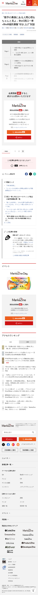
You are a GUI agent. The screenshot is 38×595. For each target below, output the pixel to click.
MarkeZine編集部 (28, 28)
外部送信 (10, 581)
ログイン (20, 137)
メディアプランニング (27, 487)
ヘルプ (10, 559)
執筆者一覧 (23, 506)
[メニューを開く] (3, 3)
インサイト (5, 487)
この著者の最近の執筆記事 (21, 255)
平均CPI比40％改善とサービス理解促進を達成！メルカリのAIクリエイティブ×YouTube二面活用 (20, 360)
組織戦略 (22, 34)
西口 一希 (4, 28)
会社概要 (10, 572)
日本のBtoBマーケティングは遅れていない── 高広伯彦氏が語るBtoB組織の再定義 (20, 353)
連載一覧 (4, 506)
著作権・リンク (12, 561)
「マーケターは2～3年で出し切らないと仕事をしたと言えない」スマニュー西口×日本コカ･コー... (19, 211)
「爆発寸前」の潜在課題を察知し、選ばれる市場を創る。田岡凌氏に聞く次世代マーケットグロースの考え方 (20, 383)
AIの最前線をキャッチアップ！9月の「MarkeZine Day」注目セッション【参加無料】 (20, 408)
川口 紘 (19, 28)
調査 (21, 498)
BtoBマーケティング (26, 475)
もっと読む (7, 222)
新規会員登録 (19, 132)
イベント (5, 513)
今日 (10, 342)
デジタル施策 (6, 483)
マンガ (4, 502)
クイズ (22, 502)
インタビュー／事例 (7, 34)
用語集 (4, 519)
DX (3, 475)
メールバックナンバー (20, 127)
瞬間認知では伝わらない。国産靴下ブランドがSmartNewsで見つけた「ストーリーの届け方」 (19, 396)
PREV (6, 151)
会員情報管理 (11, 567)
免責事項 (10, 570)
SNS (21, 483)
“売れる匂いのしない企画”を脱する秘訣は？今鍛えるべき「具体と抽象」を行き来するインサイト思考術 (20, 369)
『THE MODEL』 (10, 185)
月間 (27, 342)
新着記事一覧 (6, 464)
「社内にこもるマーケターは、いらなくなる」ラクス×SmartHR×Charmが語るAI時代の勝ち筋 (20, 376)
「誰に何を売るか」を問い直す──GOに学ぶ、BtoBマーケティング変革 (19, 402)
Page (7, 51)
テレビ (4, 479)
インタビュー (6, 498)
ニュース (5, 458)
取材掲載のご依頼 (28, 450)
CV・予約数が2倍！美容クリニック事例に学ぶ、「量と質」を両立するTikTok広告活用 (20, 347)
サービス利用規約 (12, 575)
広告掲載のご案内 (10, 450)
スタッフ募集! (11, 564)
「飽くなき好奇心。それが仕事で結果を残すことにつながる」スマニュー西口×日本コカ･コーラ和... (19, 204)
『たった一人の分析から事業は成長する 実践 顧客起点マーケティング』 (19, 189)
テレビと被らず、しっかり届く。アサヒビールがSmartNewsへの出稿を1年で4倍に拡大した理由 (20, 390)
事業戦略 (16, 34)
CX (21, 479)
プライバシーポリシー (14, 578)
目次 (19, 42)
